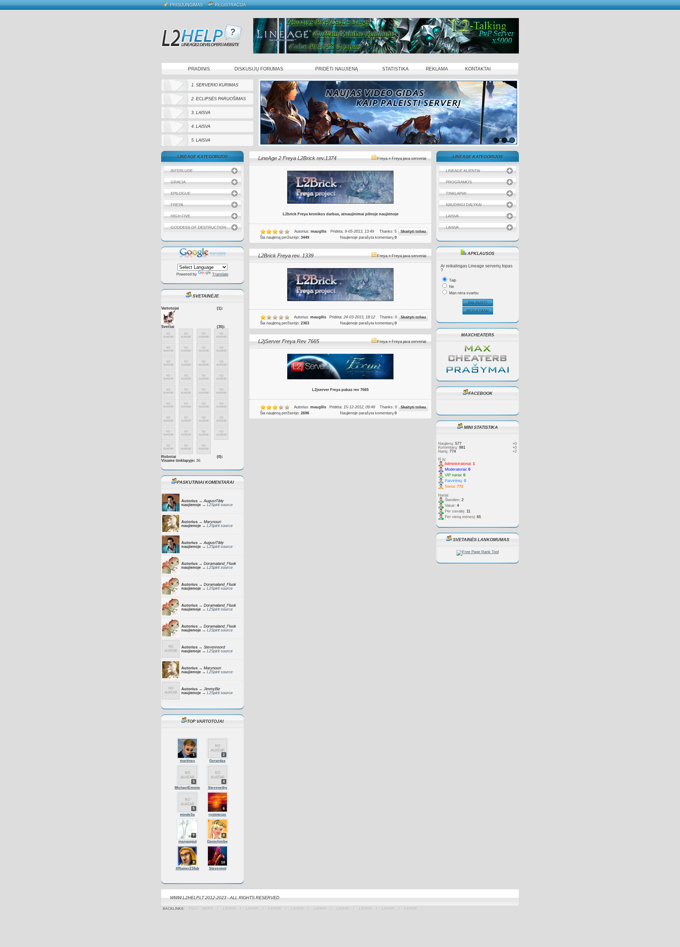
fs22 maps (203, 909)
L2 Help (201, 35)
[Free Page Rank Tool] (478, 552)
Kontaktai (478, 69)
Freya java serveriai (409, 158)
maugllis (319, 231)
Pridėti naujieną (336, 69)
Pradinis (199, 69)
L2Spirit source (220, 505)
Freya (382, 158)
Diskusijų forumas (258, 69)
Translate (220, 274)
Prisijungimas (186, 4)
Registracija (230, 4)
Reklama (437, 69)
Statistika (395, 69)
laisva (229, 909)
